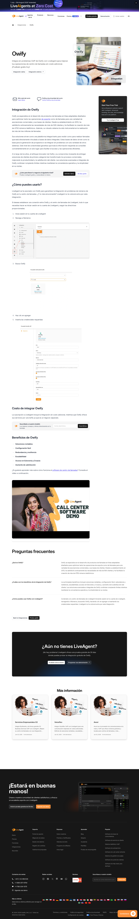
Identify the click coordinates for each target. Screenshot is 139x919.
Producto (40, 15)
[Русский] (118, 900)
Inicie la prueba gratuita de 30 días (21, 806)
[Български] (47, 900)
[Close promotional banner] (136, 3)
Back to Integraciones (20, 618)
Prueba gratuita (92, 16)
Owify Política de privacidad (51, 100)
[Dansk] (54, 900)
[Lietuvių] (95, 900)
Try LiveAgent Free (113, 120)
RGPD (104, 912)
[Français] (77, 900)
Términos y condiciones (60, 912)
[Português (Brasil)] (112, 900)
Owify (31, 25)
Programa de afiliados (63, 845)
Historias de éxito (62, 842)
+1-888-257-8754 (21, 883)
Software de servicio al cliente (114, 840)
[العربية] (43, 900)
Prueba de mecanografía (88, 849)
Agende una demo (43, 806)
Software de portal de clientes (114, 860)
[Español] (67, 900)
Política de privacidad (93, 912)
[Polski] (108, 900)
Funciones (15, 843)
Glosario (83, 838)
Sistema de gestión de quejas (114, 856)
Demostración (105, 16)
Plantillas (83, 845)
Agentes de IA (30, 16)
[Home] (13, 25)
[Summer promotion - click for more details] (69, 6)
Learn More (21, 100)
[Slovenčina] (122, 900)
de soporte (45, 119)
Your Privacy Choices (96, 915)
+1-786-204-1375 (21, 886)
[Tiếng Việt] (86, 903)
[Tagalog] (83, 903)
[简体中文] (89, 903)
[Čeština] (50, 900)
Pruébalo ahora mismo (56, 662)
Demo (14, 835)
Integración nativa (19, 72)
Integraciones (21, 25)
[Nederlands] (101, 900)
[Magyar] (84, 900)
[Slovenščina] (125, 900)
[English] (64, 900)
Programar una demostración (78, 662)
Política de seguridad (76, 912)
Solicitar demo (69, 173)
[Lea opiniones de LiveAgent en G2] (77, 880)
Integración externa (35, 72)
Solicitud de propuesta (39, 849)
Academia (84, 842)
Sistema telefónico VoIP (112, 844)
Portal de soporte (37, 834)
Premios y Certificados (64, 838)
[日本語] (91, 900)
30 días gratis (82, 173)
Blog (82, 834)
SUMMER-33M (20, 9)
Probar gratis (34, 618)
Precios (14, 839)
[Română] (115, 900)
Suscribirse (83, 426)
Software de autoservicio (112, 848)
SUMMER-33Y (38, 9)
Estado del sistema (38, 842)
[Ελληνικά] (60, 900)
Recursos (50, 15)
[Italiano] (88, 900)
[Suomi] (74, 900)
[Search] (82, 16)
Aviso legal (60, 849)
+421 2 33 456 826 (21, 879)
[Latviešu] (98, 900)
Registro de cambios (38, 845)
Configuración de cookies (75, 915)
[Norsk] (105, 900)
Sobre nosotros (61, 834)
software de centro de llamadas (65, 470)
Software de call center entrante (115, 852)
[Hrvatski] (81, 900)
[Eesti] (71, 900)
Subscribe (121, 879)
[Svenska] (79, 903)
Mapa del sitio (113, 912)
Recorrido (15, 851)
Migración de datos (38, 838)
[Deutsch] (57, 900)
